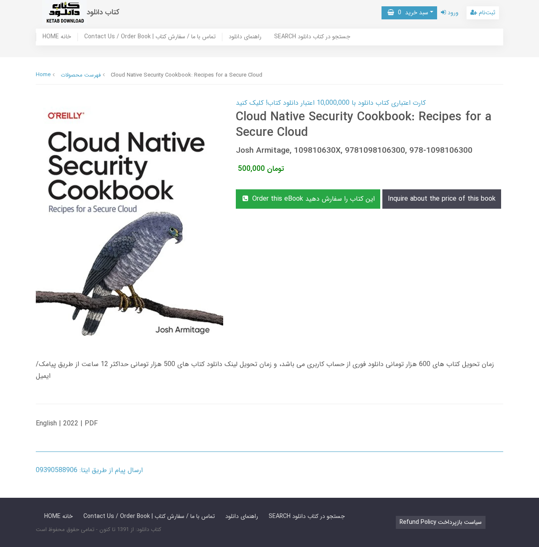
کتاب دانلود (103, 12)
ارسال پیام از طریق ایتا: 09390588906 (89, 470)
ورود (452, 12)
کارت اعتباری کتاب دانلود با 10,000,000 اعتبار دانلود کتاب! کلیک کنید (331, 103)
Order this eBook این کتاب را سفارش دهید (312, 199)
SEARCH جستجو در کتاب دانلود (312, 37)
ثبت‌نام (486, 12)
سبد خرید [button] (411, 12)
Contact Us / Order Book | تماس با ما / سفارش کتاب (150, 37)
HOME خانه (57, 37)
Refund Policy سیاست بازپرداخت (441, 522)
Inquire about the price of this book (442, 199)
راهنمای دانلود (245, 37)
